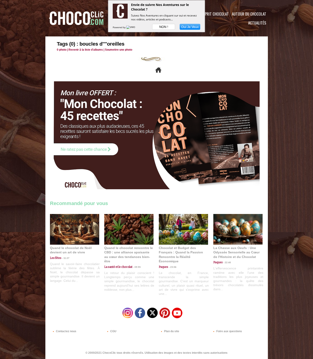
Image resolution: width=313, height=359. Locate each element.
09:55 (136, 267)
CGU (113, 331)
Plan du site (171, 331)
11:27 (65, 258)
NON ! (163, 27)
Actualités (257, 23)
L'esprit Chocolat (214, 14)
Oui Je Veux (190, 27)
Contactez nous (65, 331)
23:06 (172, 267)
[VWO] (131, 27)
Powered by (119, 27)
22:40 (227, 262)
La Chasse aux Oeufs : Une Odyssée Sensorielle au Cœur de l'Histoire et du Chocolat (236, 252)
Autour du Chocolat (249, 14)
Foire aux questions (229, 331)
